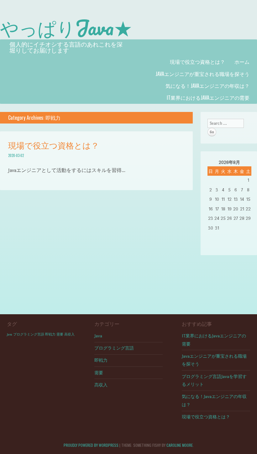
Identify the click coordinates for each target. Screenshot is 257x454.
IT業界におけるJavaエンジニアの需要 (208, 97)
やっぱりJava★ (66, 27)
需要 (59, 334)
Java (9, 334)
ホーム (241, 61)
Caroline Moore (179, 445)
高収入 (69, 334)
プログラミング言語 (28, 334)
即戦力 (50, 334)
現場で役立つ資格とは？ (197, 61)
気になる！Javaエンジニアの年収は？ (207, 85)
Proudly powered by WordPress (91, 445)
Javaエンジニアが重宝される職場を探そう (202, 74)
